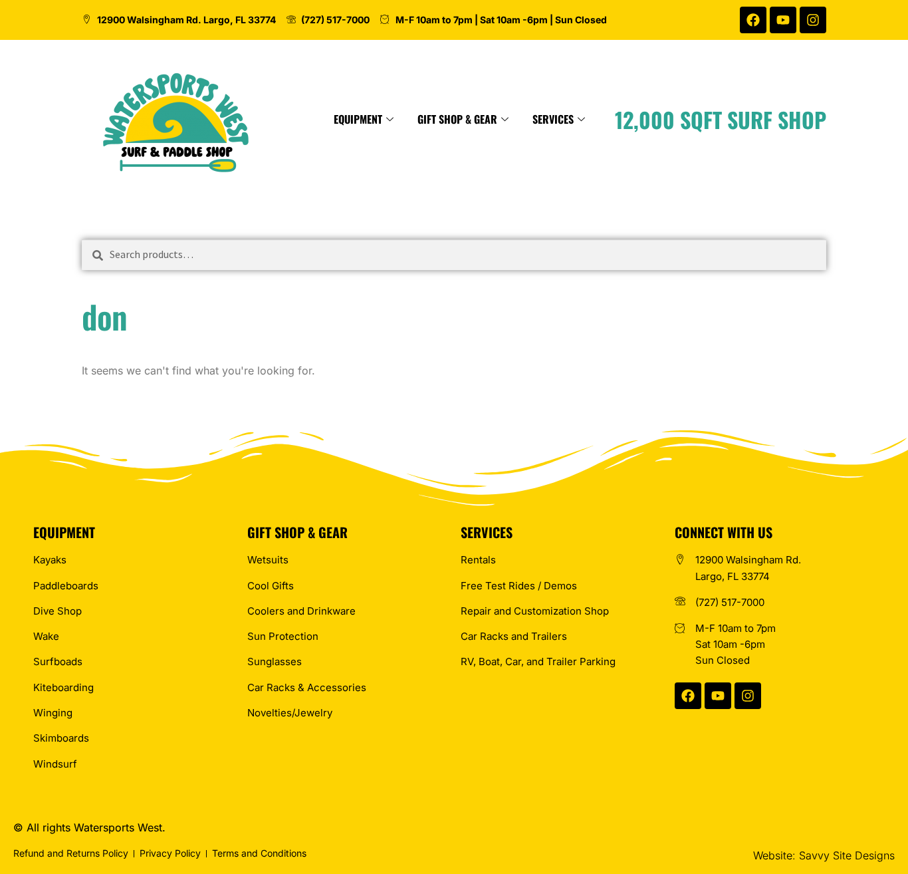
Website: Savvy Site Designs (824, 855)
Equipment (358, 119)
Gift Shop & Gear (457, 119)
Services (553, 119)
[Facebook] (753, 20)
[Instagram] (813, 20)
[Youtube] (783, 20)
